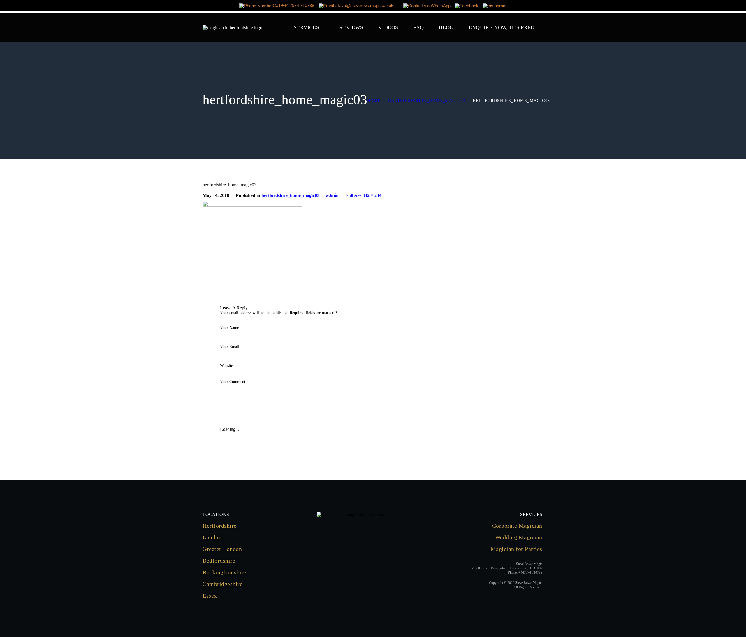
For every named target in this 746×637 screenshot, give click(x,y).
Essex (210, 595)
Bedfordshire (219, 560)
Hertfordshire (220, 525)
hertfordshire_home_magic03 (426, 101)
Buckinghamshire (225, 572)
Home (374, 101)
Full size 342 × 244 (363, 195)
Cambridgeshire (222, 584)
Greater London (222, 549)
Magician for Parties (516, 549)
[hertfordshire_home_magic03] (252, 203)
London (212, 537)
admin (332, 195)
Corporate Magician (517, 525)
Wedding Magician (518, 537)
